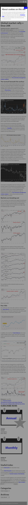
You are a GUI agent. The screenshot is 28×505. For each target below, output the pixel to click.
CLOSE (26, 7)
